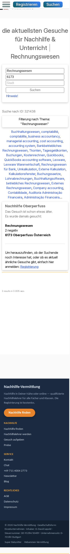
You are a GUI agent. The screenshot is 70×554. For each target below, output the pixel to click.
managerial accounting (22, 141)
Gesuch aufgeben (14, 439)
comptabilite (18, 136)
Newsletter (10, 476)
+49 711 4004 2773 (15, 470)
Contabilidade (17, 193)
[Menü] (6, 4)
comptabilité (49, 132)
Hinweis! (12, 96)
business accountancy (44, 136)
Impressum (10, 507)
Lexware (59, 160)
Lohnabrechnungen (18, 178)
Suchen (53, 4)
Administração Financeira (42, 197)
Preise (7, 445)
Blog (6, 481)
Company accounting (48, 188)
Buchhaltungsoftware (49, 178)
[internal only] (1, 365)
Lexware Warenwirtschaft (22, 164)
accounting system (22, 146)
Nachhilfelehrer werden (17, 434)
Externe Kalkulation (52, 169)
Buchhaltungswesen (25, 132)
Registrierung (29, 267)
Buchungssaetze (49, 174)
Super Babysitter (13, 542)
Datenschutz (11, 501)
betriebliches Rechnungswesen (28, 183)
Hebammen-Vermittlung (36, 542)
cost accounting (51, 141)
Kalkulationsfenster (22, 174)
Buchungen (14, 155)
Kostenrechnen (34, 155)
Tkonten (35, 150)
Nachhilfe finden (20, 412)
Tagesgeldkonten (55, 150)
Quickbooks (55, 155)
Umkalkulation (27, 169)
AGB (6, 496)
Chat (6, 465)
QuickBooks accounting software (27, 160)
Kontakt (8, 459)
